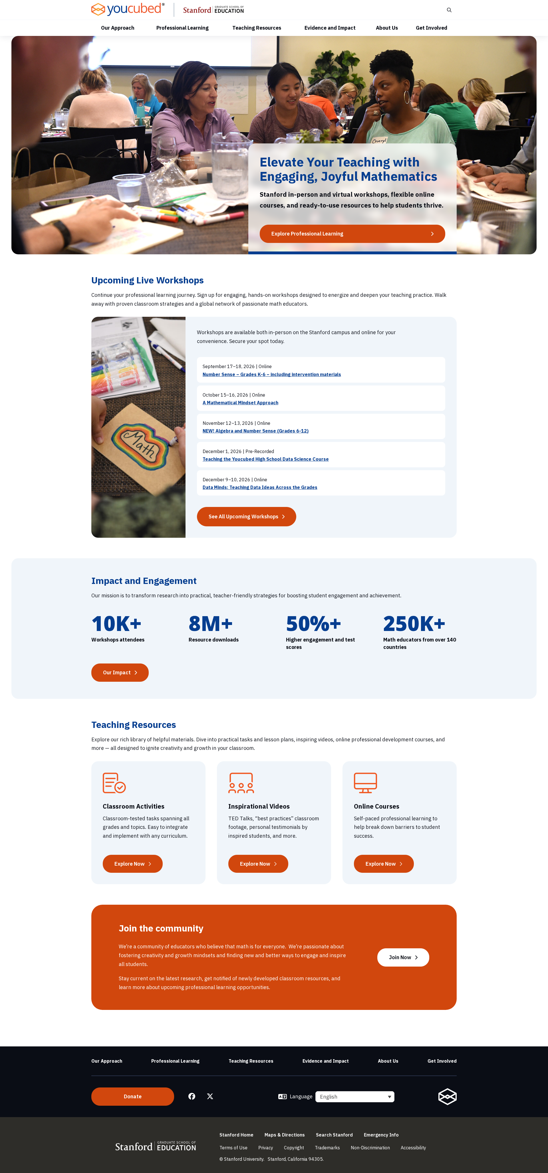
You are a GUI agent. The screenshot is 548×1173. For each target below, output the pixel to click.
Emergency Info (381, 1135)
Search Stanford (334, 1135)
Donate (133, 1096)
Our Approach (117, 28)
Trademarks (327, 1147)
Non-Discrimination (370, 1147)
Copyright (294, 1147)
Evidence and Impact (330, 28)
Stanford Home (236, 1135)
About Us (387, 28)
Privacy (265, 1147)
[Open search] (449, 10)
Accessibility (413, 1147)
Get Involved (431, 28)
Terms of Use (233, 1147)
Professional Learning (182, 28)
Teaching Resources (256, 28)
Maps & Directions (285, 1135)
